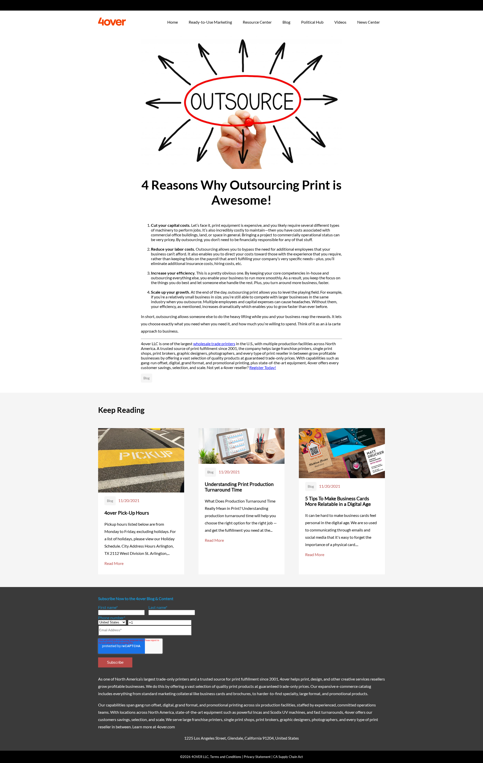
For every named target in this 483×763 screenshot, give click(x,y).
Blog (146, 378)
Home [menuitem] (172, 22)
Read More (114, 563)
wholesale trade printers (214, 343)
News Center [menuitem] (368, 22)
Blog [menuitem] (286, 22)
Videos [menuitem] (340, 22)
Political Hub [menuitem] (312, 22)
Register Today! (262, 367)
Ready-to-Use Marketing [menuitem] (210, 22)
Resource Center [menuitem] (257, 22)
